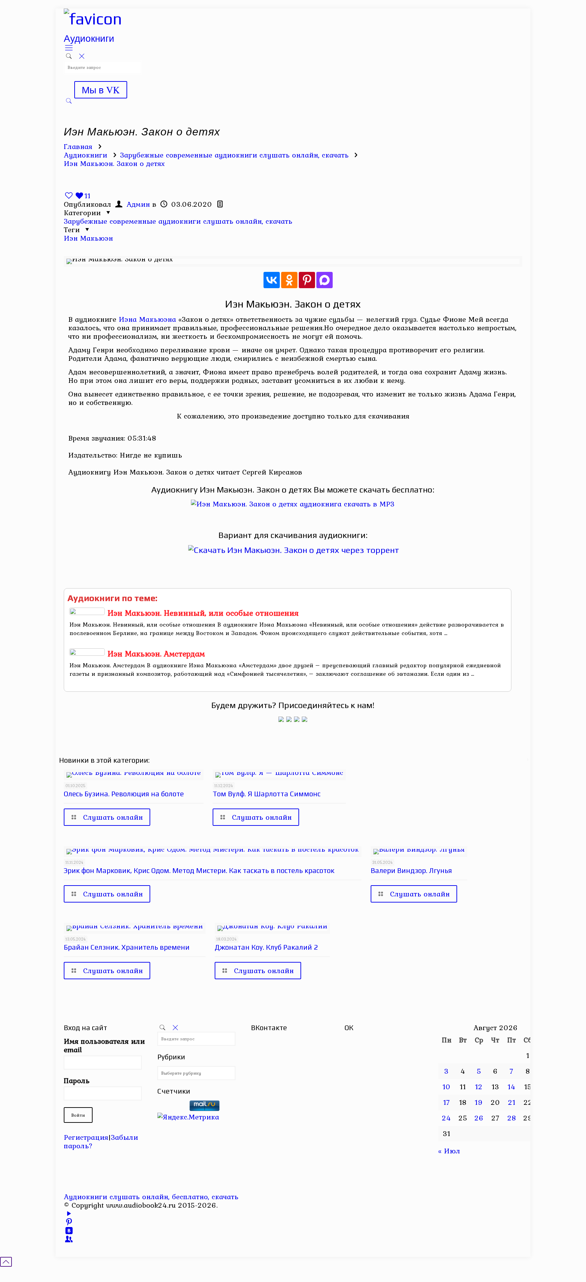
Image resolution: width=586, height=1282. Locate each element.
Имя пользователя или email (104, 1045)
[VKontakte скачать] (69, 1230)
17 (446, 1102)
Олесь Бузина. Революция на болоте (124, 793)
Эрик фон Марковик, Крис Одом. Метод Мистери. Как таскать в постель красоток (199, 870)
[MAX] (324, 280)
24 (446, 1117)
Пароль (77, 1080)
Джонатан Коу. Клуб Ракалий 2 (266, 947)
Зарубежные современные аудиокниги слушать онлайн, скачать (234, 154)
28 (511, 1117)
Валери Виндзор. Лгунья (411, 870)
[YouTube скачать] (69, 1213)
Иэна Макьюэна (147, 319)
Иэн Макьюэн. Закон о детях (114, 163)
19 (479, 1102)
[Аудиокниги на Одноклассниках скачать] (289, 719)
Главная (78, 146)
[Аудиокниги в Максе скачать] (296, 719)
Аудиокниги (85, 154)
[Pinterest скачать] (69, 1221)
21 (511, 1102)
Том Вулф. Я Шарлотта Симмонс (266, 793)
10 (447, 1086)
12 (479, 1086)
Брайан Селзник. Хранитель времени (127, 947)
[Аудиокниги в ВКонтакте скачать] (304, 719)
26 (479, 1117)
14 (511, 1086)
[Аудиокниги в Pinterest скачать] (281, 719)
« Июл (449, 1150)
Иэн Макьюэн (88, 238)
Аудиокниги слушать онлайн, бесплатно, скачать (151, 1196)
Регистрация (86, 1137)
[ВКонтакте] (271, 280)
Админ (138, 204)
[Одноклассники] (289, 280)
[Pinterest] (307, 280)
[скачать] (172, 1108)
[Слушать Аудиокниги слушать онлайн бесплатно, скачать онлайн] (93, 18)
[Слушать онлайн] (293, 503)
